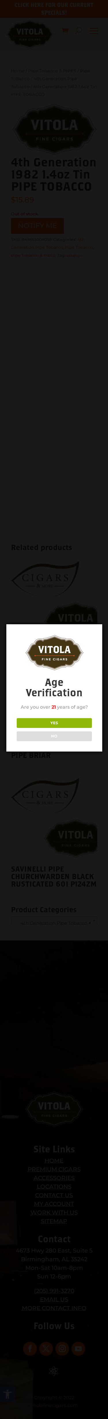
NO (54, 736)
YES (54, 722)
